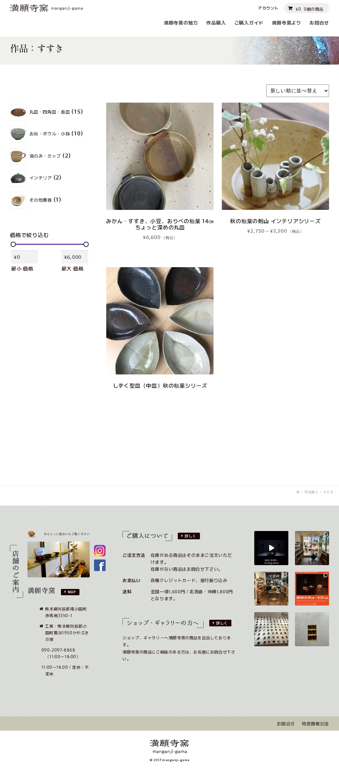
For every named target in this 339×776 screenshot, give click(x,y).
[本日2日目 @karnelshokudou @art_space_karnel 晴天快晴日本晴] (312, 548)
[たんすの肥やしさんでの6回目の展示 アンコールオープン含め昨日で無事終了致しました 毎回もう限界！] (271, 629)
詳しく (190, 535)
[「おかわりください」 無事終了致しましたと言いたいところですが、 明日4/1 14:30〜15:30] (312, 629)
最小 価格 (22, 268)
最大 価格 (73, 268)
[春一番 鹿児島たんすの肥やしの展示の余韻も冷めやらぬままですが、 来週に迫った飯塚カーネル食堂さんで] (312, 589)
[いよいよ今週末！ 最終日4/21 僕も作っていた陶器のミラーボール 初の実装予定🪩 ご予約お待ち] (271, 548)
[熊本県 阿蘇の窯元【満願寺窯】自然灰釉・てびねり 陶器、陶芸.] (298, 492)
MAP (72, 591)
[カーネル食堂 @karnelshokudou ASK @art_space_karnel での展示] (271, 589)
